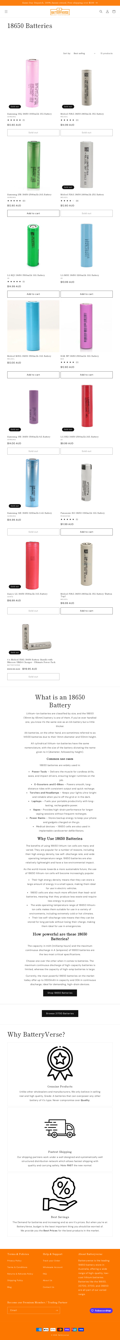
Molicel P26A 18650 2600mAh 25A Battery (82, 194)
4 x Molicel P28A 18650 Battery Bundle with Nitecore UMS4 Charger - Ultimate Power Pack (31, 660)
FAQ (45, 1273)
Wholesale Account (53, 1267)
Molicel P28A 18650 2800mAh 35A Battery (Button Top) (86, 595)
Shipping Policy (15, 1280)
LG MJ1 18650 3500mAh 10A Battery (26, 275)
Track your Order (51, 1260)
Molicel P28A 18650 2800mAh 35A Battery (82, 114)
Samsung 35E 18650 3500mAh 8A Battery (28, 436)
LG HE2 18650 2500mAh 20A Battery (80, 436)
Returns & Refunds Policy (20, 1273)
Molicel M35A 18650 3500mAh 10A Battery (29, 356)
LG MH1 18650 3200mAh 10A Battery (80, 275)
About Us (47, 1280)
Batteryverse (63, 1335)
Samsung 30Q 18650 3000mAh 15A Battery (29, 114)
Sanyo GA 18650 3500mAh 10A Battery (27, 594)
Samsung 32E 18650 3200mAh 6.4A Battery (29, 513)
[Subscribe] (56, 1310)
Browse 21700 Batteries (60, 1013)
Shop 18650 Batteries (60, 992)
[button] (6, 11)
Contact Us (48, 1287)
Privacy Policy (14, 1260)
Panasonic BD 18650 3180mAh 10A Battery (83, 513)
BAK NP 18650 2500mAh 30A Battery (80, 356)
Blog (9, 1287)
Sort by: (67, 53)
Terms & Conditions (17, 1267)
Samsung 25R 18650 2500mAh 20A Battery (29, 194)
